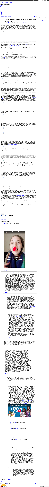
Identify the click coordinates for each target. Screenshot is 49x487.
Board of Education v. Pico (20, 195)
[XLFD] (2, 21)
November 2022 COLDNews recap (14, 45)
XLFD (9, 22)
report (26, 44)
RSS (1, 481)
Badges (36, 483)
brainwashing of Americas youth (27, 400)
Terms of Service (46, 483)
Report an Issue (40, 483)
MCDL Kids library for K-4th (12, 144)
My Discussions (8, 16)
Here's (29, 455)
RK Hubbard (12, 272)
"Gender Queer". (25, 403)
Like (3, 213)
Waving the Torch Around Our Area (25, 22)
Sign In (37, 0)
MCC (2, 75)
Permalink (4, 223)
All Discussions (3, 16)
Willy (9, 223)
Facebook (7, 215)
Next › (10, 479)
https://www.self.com (18, 316)
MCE (4, 57)
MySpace (3, 215)
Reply (5, 270)
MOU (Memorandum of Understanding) (27, 60)
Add (35, 16)
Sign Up (34, 0)
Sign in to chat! (42, 486)
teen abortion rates (32, 306)
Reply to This (3, 219)
